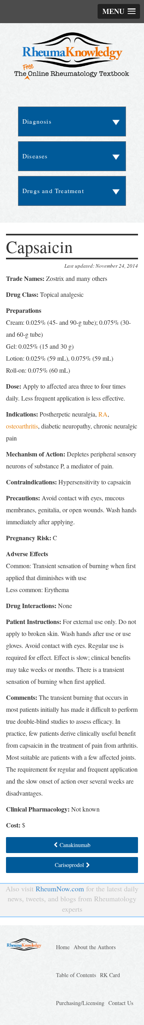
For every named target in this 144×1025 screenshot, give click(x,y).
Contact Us (120, 1003)
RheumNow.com (60, 888)
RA (103, 414)
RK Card (110, 975)
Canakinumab (75, 845)
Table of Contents (76, 975)
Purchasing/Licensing (80, 1003)
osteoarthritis (22, 426)
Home (63, 947)
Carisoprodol (69, 865)
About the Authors (95, 947)
